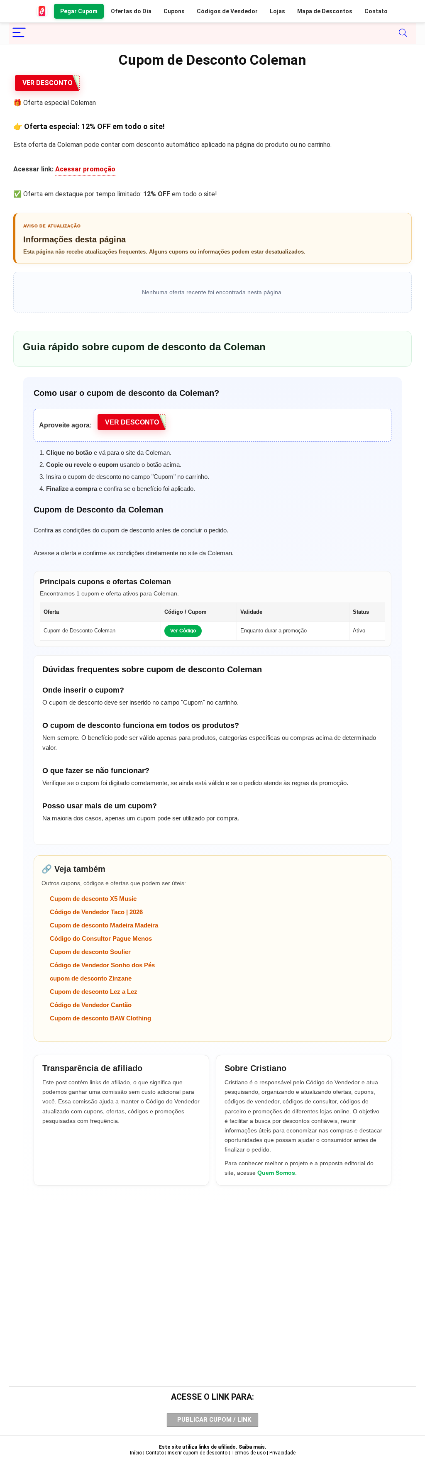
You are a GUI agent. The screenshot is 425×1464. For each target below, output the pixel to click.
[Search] (403, 33)
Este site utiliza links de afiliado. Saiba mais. (212, 1447)
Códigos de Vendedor (227, 11)
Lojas (277, 11)
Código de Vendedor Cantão (91, 1004)
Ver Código (183, 631)
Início (136, 1453)
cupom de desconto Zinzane (91, 978)
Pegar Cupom (79, 11)
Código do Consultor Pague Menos (101, 938)
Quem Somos (276, 1172)
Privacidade (282, 1453)
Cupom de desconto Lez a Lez (93, 991)
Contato (376, 11)
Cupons (174, 11)
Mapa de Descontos (324, 11)
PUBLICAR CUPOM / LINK (214, 1419)
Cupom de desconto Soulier (90, 951)
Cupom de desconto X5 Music (93, 898)
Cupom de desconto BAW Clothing (100, 1018)
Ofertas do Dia (131, 11)
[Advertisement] (212, 1272)
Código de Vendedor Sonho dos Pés (102, 965)
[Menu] (19, 33)
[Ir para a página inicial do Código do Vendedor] (42, 11)
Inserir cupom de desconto (197, 1453)
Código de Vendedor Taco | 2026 (96, 911)
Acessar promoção (85, 169)
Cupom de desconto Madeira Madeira (104, 925)
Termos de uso (248, 1453)
